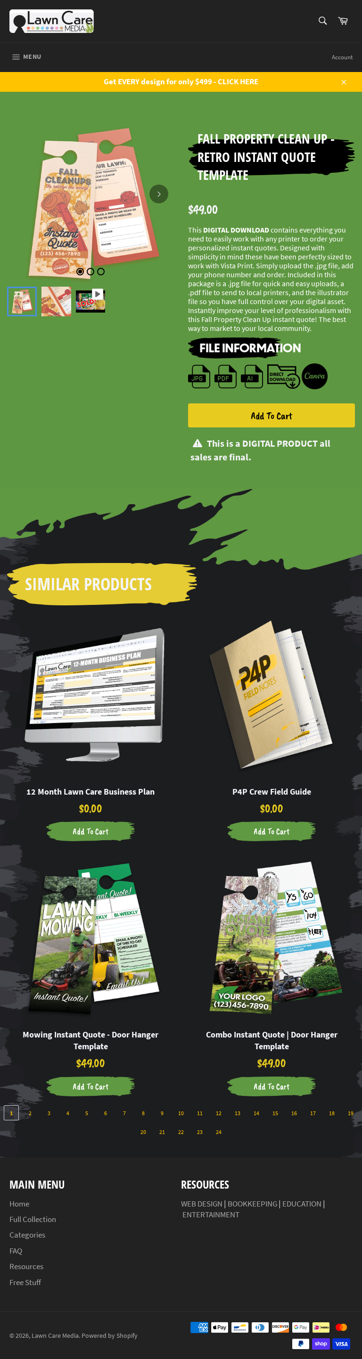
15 (275, 1113)
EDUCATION (301, 1203)
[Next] (158, 194)
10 (181, 1113)
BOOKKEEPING (252, 1203)
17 (313, 1113)
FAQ (15, 1251)
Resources (26, 1266)
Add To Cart (271, 415)
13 (237, 1113)
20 (143, 1131)
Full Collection (32, 1219)
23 (200, 1131)
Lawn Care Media (55, 1336)
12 (219, 1113)
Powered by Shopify (110, 1336)
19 (351, 1113)
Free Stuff (25, 1282)
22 (181, 1131)
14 (256, 1113)
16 (294, 1113)
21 (162, 1131)
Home (19, 1203)
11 (200, 1113)
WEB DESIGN (201, 1203)
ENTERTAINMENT (210, 1214)
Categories (27, 1235)
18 (332, 1113)
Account (342, 57)
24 (219, 1131)
